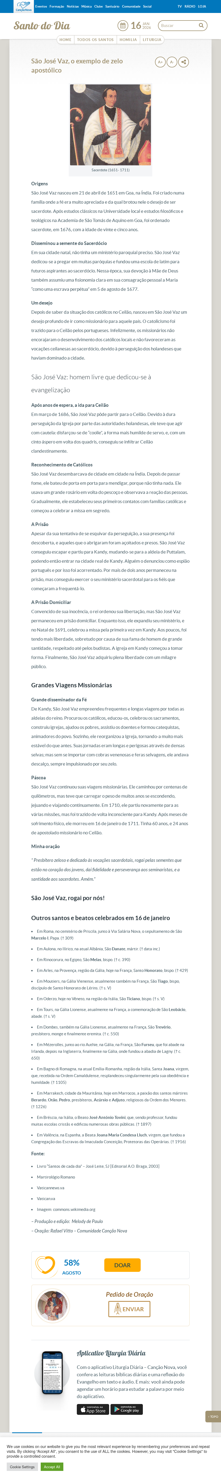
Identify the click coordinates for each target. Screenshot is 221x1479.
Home (65, 40)
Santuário (112, 6)
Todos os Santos (95, 40)
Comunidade (131, 6)
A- (172, 62)
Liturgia (152, 40)
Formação (57, 6)
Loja (202, 6)
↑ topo (213, 1416)
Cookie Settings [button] (22, 1466)
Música (86, 6)
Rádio (190, 6)
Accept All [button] (52, 1466)
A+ (160, 62)
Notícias (73, 6)
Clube (98, 6)
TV (180, 6)
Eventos (41, 6)
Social (147, 6)
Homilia (128, 40)
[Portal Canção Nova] (23, 6)
